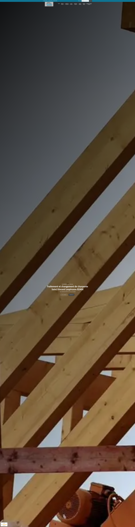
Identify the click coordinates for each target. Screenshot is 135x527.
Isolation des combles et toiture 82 (84, 4)
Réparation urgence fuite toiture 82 (62, 4)
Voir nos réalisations (64, 294)
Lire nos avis (4, 525)
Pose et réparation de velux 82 (71, 4)
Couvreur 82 (59, 3)
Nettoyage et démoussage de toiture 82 (75, 4)
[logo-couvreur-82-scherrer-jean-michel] (49, 4)
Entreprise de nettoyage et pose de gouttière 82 (67, 4)
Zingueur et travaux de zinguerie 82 (80, 4)
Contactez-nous (71, 294)
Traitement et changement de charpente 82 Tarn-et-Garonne (89, 4)
